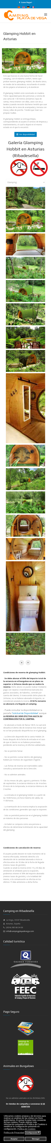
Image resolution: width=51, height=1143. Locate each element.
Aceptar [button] (14, 1139)
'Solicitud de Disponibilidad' (25, 713)
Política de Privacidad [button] (14, 1132)
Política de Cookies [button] (26, 1129)
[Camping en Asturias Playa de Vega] (25, 15)
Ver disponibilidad (26, 134)
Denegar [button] (35, 1139)
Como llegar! (26, 2)
